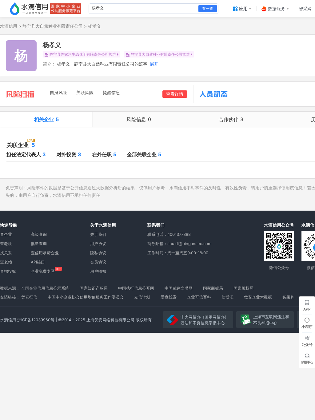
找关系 (6, 252)
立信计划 (142, 297)
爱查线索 (169, 297)
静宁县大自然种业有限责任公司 (52, 26)
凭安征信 (29, 297)
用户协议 (98, 243)
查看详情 (174, 94)
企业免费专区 (43, 271)
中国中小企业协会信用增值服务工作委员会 (86, 297)
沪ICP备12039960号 (35, 319)
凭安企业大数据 (258, 297)
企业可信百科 (199, 297)
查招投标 (8, 271)
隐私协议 (98, 252)
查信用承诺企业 (45, 252)
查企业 (6, 234)
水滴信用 (8, 26)
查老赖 (6, 262)
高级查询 (39, 234)
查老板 (6, 243)
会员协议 (98, 262)
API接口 (38, 262)
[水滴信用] (29, 8)
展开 (154, 63)
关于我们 (98, 234)
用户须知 (98, 271)
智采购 (288, 297)
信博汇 (227, 297)
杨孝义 (94, 26)
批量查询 (39, 243)
